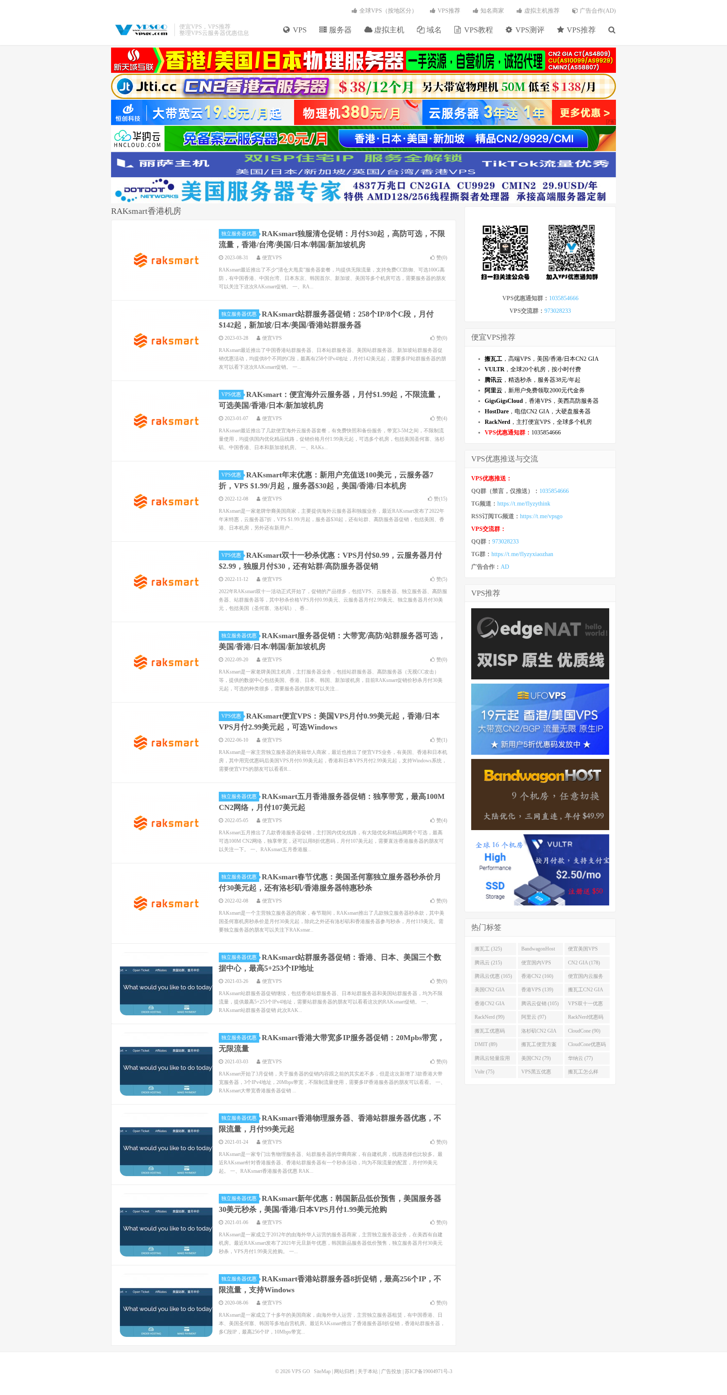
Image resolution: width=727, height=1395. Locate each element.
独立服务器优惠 (239, 234)
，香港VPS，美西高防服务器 (542, 401)
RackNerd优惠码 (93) (585, 1018)
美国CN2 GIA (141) (490, 991)
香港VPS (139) (537, 990)
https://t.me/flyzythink (523, 503)
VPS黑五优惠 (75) (536, 1073)
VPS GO (140, 30)
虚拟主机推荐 (541, 11)
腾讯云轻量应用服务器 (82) (492, 1060)
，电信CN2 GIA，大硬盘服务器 (538, 411)
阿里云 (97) (533, 1017)
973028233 (557, 311)
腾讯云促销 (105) (540, 1003)
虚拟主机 (388, 30)
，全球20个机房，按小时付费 (533, 369)
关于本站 (368, 1371)
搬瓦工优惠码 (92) (490, 1032)
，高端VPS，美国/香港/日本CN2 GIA (542, 359)
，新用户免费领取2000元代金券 (535, 390)
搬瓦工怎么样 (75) (583, 1073)
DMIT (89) (486, 1044)
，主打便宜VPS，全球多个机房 (538, 422)
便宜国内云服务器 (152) (585, 977)
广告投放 (391, 1371)
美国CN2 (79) (536, 1058)
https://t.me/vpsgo (541, 516)
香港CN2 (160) (537, 976)
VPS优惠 (231, 394)
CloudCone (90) (584, 1031)
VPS (299, 30)
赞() (441, 258)
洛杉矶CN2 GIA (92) (539, 1032)
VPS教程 (477, 30)
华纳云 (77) (580, 1058)
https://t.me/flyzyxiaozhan (522, 554)
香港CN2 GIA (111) (490, 1005)
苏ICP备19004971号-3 (428, 1371)
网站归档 (344, 1371)
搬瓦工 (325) (488, 949)
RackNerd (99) (489, 1017)
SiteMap (322, 1371)
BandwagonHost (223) (538, 950)
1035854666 (563, 298)
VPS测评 (528, 30)
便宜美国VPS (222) (583, 950)
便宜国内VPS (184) (536, 964)
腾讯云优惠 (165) (493, 976)
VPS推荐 (580, 30)
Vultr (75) (484, 1072)
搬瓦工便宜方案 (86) (539, 1046)
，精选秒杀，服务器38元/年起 (533, 380)
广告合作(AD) (597, 11)
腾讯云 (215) (488, 963)
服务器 (339, 30)
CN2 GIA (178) (584, 963)
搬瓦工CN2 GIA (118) (585, 991)
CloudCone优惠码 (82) (587, 1046)
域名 (433, 30)
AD (505, 567)
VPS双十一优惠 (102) (585, 1005)
